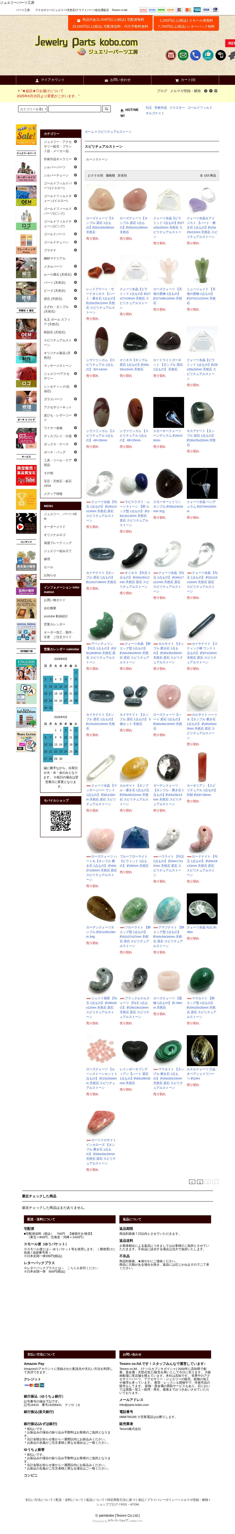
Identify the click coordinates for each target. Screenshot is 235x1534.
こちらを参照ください (82, 1268)
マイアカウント (53, 80)
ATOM (134, 1504)
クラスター (177, 107)
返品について (95, 1500)
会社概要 (50, 608)
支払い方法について (39, 1500)
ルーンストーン (97, 159)
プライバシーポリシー (162, 1500)
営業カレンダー (55, 624)
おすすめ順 (95, 175)
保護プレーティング (58, 543)
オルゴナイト (155, 113)
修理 (47, 559)
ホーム (89, 131)
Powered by (100, 1521)
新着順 (122, 175)
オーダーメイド (55, 527)
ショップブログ (107, 1504)
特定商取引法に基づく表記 (125, 1500)
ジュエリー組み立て (58, 551)
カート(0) (188, 80)
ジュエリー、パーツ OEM (60, 516)
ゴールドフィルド (200, 107)
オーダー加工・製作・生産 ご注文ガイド (59, 635)
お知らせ (50, 575)
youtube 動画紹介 (56, 616)
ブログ (162, 91)
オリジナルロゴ (55, 535)
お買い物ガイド (55, 600)
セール (48, 567)
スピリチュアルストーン (115, 131)
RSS (124, 1504)
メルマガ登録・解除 (185, 91)
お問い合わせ (120, 80)
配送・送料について (69, 1500)
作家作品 (160, 107)
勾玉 (149, 107)
